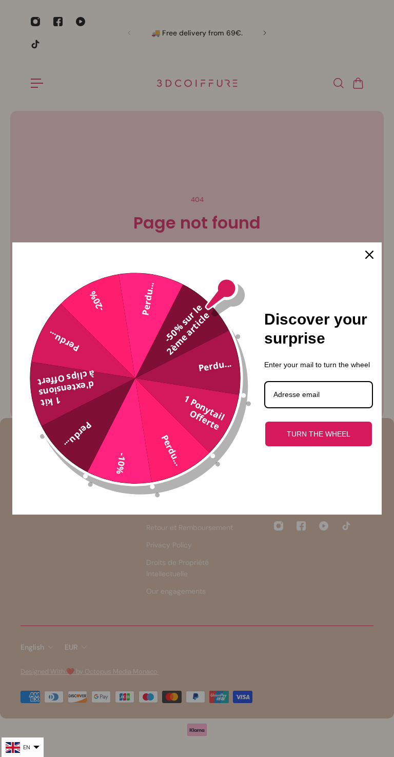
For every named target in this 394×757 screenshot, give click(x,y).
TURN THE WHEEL (318, 434)
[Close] (369, 254)
